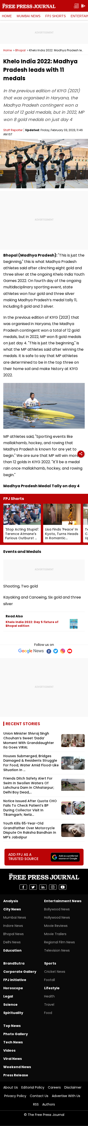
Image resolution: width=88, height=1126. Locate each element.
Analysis (10, 901)
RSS (36, 1104)
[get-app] (83, 6)
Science (10, 1004)
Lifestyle (52, 988)
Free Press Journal (29, 6)
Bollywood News (57, 909)
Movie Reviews (56, 925)
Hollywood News (57, 917)
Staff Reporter (13, 130)
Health (49, 996)
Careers (54, 1087)
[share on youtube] (62, 887)
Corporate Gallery (19, 971)
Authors (48, 1104)
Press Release (15, 1075)
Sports (50, 963)
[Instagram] (62, 651)
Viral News (12, 1058)
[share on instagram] (53, 887)
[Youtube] (69, 651)
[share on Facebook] (23, 887)
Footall (49, 979)
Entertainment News (62, 901)
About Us (10, 1087)
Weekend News (17, 1067)
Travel (49, 1004)
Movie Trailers (55, 934)
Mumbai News (28, 16)
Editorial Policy (32, 1087)
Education (12, 950)
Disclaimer (72, 1087)
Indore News (13, 925)
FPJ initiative (14, 979)
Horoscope (13, 988)
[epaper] (76, 6)
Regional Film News (59, 942)
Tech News (13, 1042)
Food (48, 1012)
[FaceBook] (48, 651)
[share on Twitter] (33, 887)
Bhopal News (13, 934)
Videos (9, 1050)
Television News (57, 950)
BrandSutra (13, 963)
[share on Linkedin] (43, 887)
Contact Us (39, 1096)
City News (12, 909)
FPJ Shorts (55, 16)
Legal (8, 996)
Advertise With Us (66, 1096)
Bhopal (20, 50)
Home (7, 16)
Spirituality (13, 1012)
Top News (12, 1025)
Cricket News (54, 971)
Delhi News (12, 942)
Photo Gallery (15, 1034)
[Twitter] (55, 651)
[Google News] (31, 651)
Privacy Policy (15, 1096)
